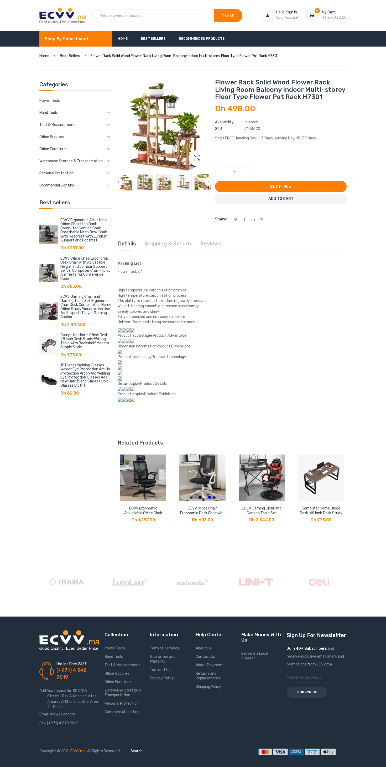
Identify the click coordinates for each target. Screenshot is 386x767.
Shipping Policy (208, 686)
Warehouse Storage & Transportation (123, 692)
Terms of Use (161, 670)
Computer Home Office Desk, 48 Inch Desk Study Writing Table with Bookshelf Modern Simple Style (84, 341)
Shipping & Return (168, 243)
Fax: (42, 723)
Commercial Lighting (122, 712)
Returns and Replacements (208, 675)
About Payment (209, 665)
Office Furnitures (119, 682)
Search (137, 751)
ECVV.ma (78, 751)
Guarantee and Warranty (162, 659)
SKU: (219, 129)
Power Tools (49, 100)
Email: (44, 714)
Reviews (210, 243)
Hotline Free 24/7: (71, 664)
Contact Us (205, 656)
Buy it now (280, 186)
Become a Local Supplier (254, 655)
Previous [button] (119, 182)
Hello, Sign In (286, 12)
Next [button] (208, 182)
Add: (43, 691)
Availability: (224, 122)
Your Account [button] (287, 17)
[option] (125, 182)
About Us (203, 648)
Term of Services (164, 648)
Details (127, 243)
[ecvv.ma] (62, 12)
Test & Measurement (122, 665)
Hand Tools (114, 656)
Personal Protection (122, 703)
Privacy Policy (162, 678)
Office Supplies (117, 673)
